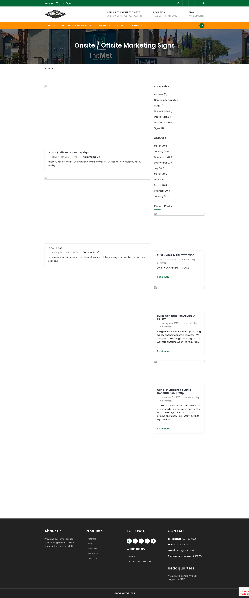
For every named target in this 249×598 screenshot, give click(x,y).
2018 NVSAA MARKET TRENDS (175, 255)
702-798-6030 (189, 538)
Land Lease (55, 248)
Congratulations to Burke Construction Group (174, 391)
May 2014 (159, 179)
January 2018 (161, 151)
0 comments (166, 326)
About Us (104, 25)
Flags (157, 105)
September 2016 (163, 162)
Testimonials (94, 553)
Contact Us (138, 25)
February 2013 (162, 190)
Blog (120, 25)
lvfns (76, 156)
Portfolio (92, 538)
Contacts (92, 558)
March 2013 (160, 185)
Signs (157, 128)
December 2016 (163, 157)
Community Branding (166, 100)
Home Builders (162, 111)
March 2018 (160, 146)
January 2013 (161, 196)
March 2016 (160, 174)
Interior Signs (161, 117)
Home (51, 25)
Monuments (161, 122)
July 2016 (159, 168)
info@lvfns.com (196, 15)
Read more (163, 277)
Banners (158, 94)
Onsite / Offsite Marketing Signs (69, 152)
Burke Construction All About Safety (176, 317)
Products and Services (76, 25)
